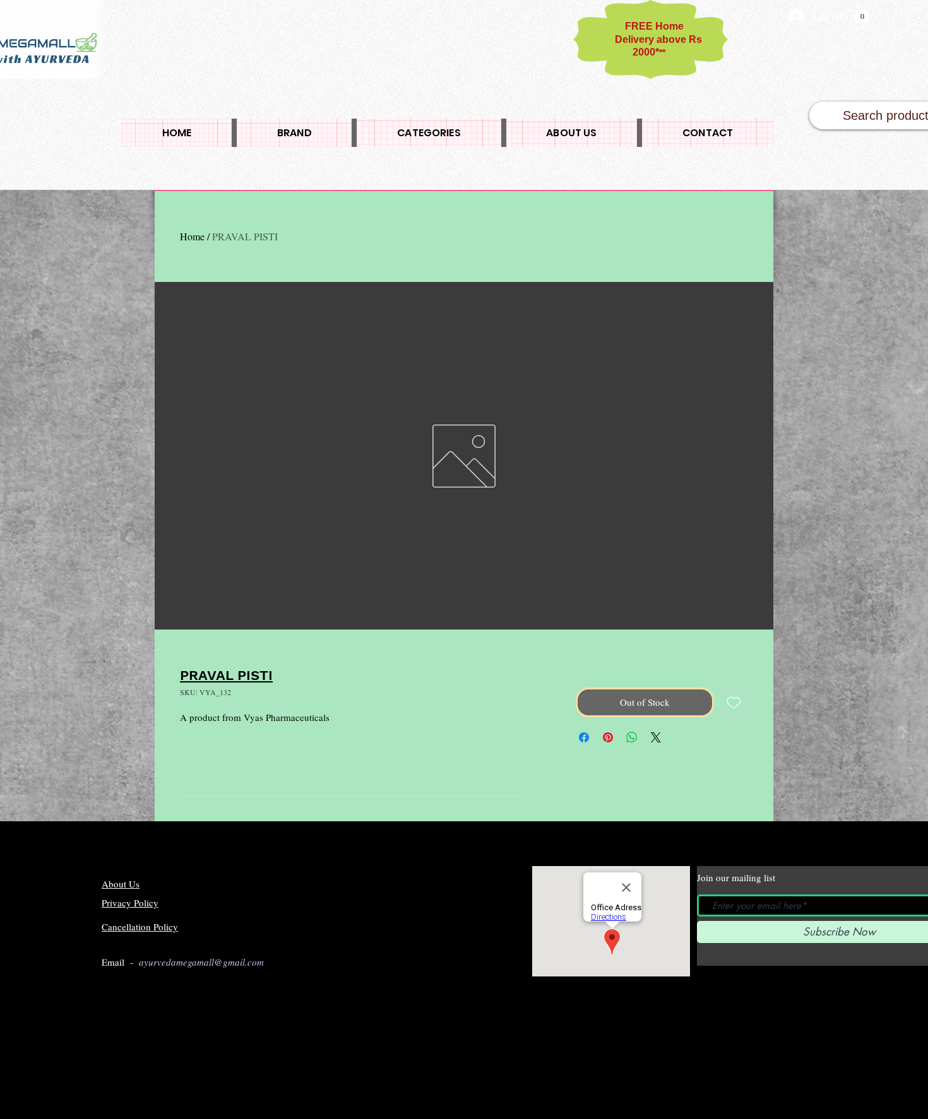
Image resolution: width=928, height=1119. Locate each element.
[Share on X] (655, 737)
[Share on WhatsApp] (631, 737)
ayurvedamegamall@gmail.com (201, 962)
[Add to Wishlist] (734, 702)
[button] (862, 13)
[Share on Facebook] (584, 737)
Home (192, 236)
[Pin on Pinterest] (608, 737)
